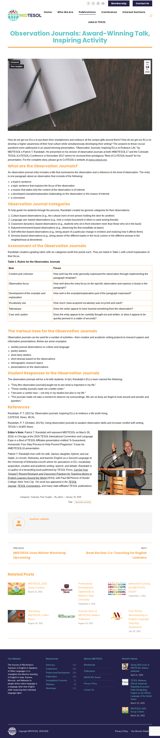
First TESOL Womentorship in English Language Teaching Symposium (139, 619)
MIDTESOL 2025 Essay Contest (37, 585)
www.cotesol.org (97, 159)
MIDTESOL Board (92, 677)
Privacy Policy (90, 683)
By (59, 497)
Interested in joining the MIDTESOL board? (139, 587)
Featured (15, 62)
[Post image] (16, 589)
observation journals (83, 502)
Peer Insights (16, 66)
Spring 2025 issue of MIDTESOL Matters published (140, 668)
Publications (89, 671)
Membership (89, 665)
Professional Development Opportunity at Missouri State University (86, 591)
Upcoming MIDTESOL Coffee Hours (38, 615)
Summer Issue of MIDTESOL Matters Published (89, 615)
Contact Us (89, 690)
